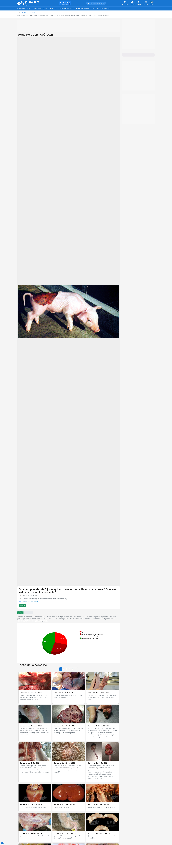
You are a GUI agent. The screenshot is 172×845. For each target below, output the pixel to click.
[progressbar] (20, 612)
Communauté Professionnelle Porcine (33, 4)
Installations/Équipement (101, 8)
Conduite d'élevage (82, 8)
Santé (29, 8)
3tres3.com (32, 2)
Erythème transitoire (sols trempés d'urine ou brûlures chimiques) (44, 599)
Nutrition (53, 8)
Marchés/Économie (40, 8)
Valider (22, 605)
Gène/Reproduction (66, 8)
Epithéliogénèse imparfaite (31, 602)
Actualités (21, 8)
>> (76, 669)
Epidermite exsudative (29, 596)
